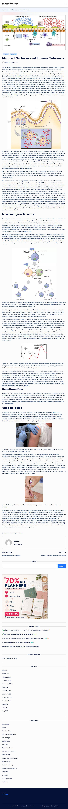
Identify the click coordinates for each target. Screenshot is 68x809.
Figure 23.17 (26, 336)
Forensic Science (7, 748)
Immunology (6, 755)
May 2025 (5, 670)
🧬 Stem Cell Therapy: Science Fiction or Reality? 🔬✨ (19, 634)
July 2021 (5, 704)
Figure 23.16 (27, 231)
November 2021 (7, 697)
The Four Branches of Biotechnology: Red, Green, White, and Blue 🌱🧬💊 (25, 638)
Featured (5, 744)
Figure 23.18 (56, 412)
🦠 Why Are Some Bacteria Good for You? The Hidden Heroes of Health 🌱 (25, 630)
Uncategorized (7, 778)
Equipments (6, 741)
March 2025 (6, 674)
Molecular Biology (7, 765)
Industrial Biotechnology (10, 758)
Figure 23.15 (18, 76)
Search (34, 561)
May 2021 (5, 711)
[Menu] (65, 3)
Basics (6, 54)
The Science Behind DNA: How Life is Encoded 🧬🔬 (18, 642)
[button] (18, 544)
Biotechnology (10, 3)
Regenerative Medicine (9, 768)
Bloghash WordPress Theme (51, 806)
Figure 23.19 (27, 512)
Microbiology (6, 761)
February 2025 (6, 677)
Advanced (5, 724)
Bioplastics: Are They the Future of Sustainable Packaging (20, 646)
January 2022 (6, 694)
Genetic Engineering (8, 751)
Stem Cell (5, 775)
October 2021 (6, 701)
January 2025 (6, 680)
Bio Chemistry (6, 731)
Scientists (5, 772)
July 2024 (5, 687)
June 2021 (5, 708)
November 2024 (7, 684)
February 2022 (6, 691)
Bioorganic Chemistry (9, 734)
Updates (13, 54)
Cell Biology (6, 738)
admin (16, 541)
